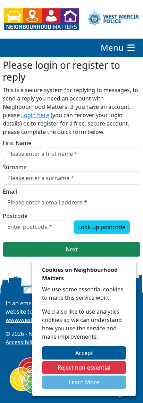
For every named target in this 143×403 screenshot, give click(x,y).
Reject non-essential (84, 367)
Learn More (84, 382)
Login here (35, 115)
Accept (84, 353)
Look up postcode (101, 227)
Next (72, 249)
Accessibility (21, 342)
